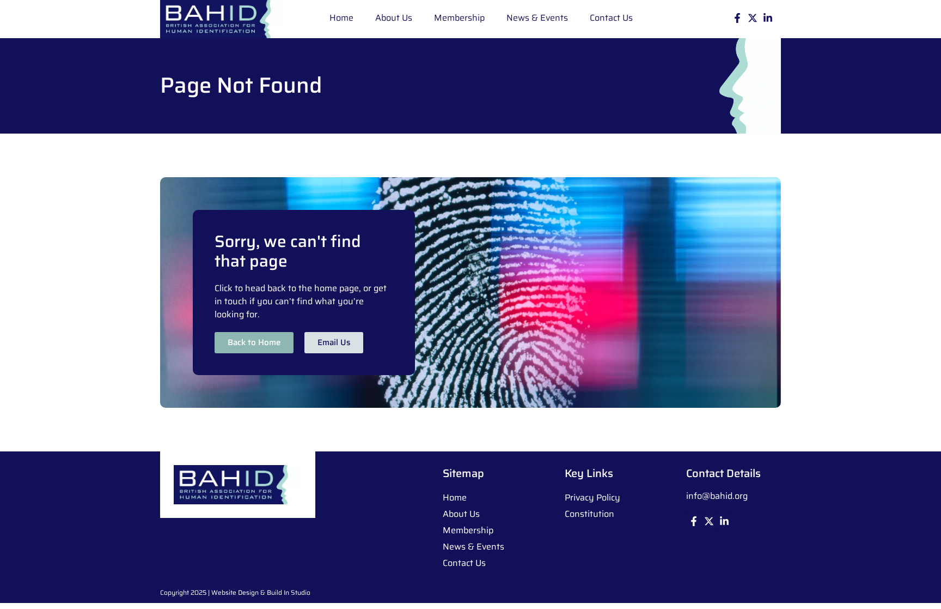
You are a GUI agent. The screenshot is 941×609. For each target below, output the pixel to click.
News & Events (537, 18)
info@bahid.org (717, 496)
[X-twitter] (752, 18)
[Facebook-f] (737, 18)
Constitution (589, 514)
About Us (393, 18)
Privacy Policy (592, 497)
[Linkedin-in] (767, 18)
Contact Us (611, 18)
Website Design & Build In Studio (260, 592)
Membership (459, 18)
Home (341, 18)
